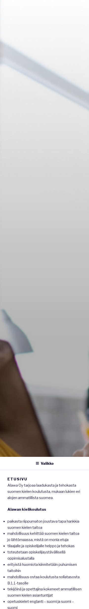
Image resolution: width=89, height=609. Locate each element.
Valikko (47, 463)
